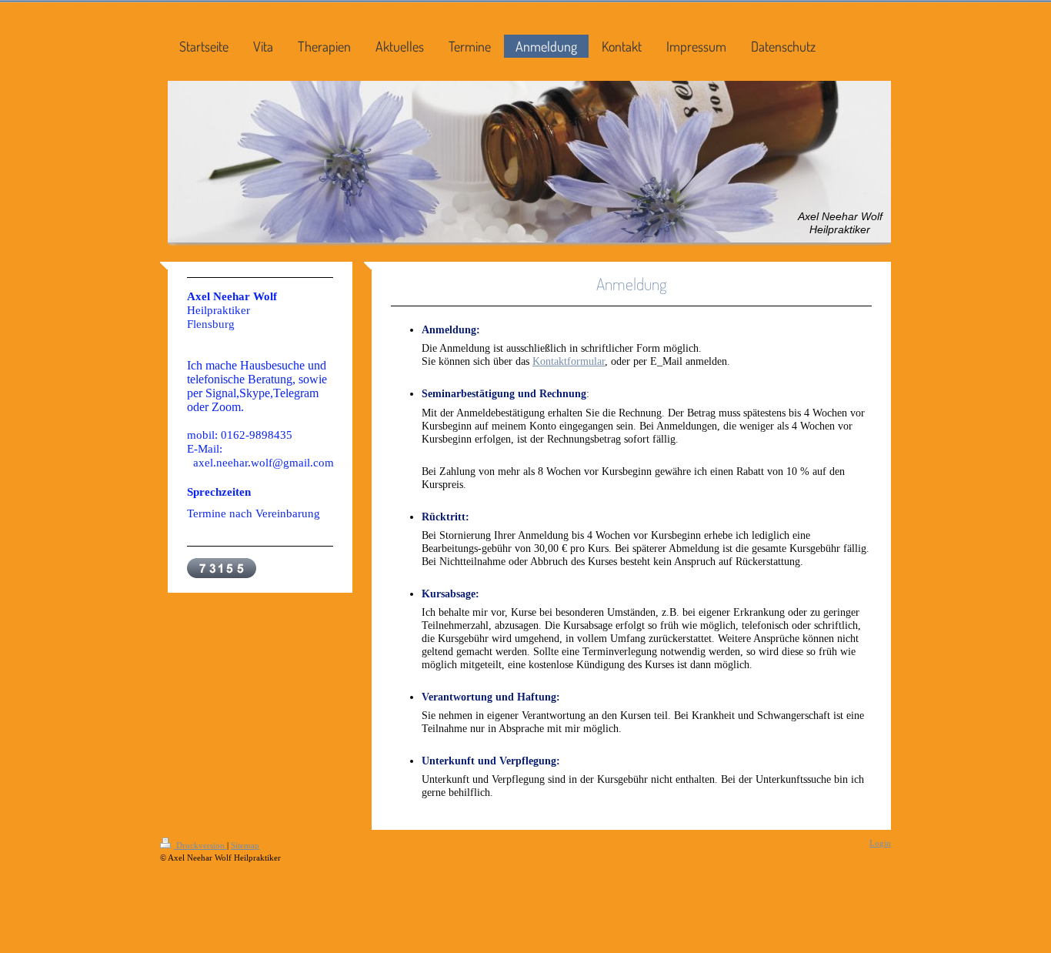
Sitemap (245, 845)
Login (880, 843)
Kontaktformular (568, 361)
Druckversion (200, 845)
